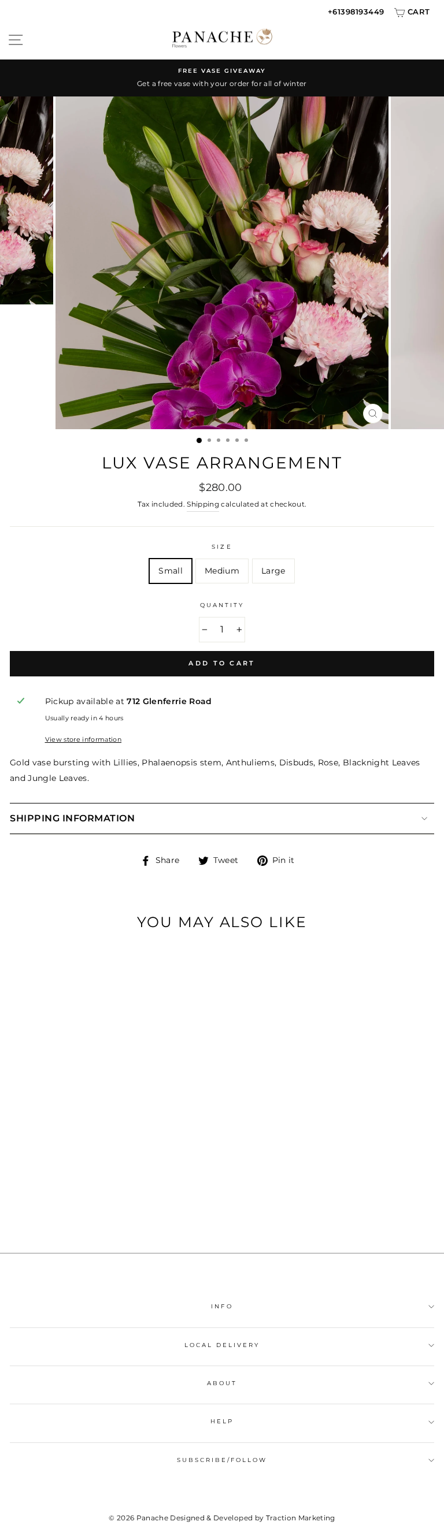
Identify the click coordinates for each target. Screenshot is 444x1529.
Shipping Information (72, 818)
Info (221, 1306)
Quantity (222, 605)
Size (222, 546)
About (222, 1383)
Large (273, 570)
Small (170, 570)
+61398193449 (356, 11)
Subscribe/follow (222, 1460)
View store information (83, 739)
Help (222, 1421)
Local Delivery (222, 1345)
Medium (222, 570)
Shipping (203, 504)
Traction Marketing (300, 1517)
